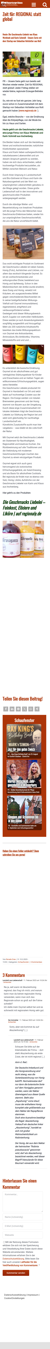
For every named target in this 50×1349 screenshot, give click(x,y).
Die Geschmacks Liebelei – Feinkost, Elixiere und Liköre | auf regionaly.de (24, 508)
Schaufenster (23, 962)
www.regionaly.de (28, 110)
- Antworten (7, 982)
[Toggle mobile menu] (34, 4)
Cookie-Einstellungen (14, 1298)
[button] (5, 709)
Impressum (32, 1295)
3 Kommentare (36, 962)
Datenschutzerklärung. (14, 1258)
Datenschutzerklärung (15, 1295)
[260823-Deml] (24, 797)
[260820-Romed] (24, 761)
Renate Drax (11, 959)
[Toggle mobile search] (45, 4)
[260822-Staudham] (24, 725)
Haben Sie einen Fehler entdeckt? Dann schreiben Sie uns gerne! (21, 852)
